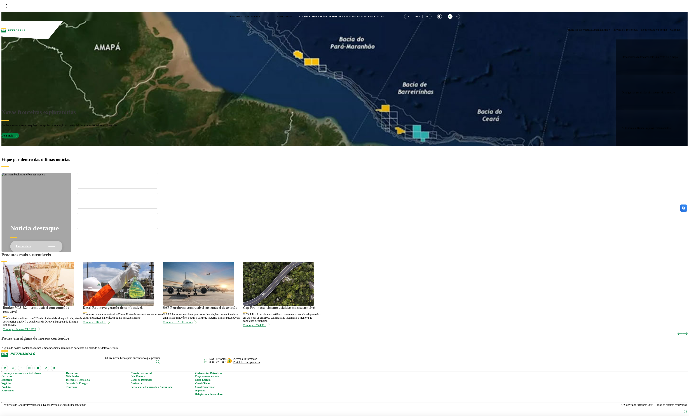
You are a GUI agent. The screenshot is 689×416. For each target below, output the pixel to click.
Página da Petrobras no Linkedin (54, 368)
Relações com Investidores (209, 394)
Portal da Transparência (246, 362)
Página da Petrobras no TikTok (46, 368)
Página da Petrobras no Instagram (29, 368)
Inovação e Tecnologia (78, 380)
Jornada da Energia (77, 383)
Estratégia (6, 380)
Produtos (6, 387)
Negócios (646, 29)
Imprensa (200, 390)
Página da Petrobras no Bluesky (5, 368)
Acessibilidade (69, 404)
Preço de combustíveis (207, 376)
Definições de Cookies (14, 404)
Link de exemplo (652, 57)
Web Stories (72, 376)
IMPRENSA (348, 16)
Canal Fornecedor (205, 387)
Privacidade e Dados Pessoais (44, 404)
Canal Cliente (202, 383)
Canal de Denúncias (141, 380)
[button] (439, 16)
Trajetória (71, 387)
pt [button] (450, 16)
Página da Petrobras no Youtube (38, 368)
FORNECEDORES (363, 16)
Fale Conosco (138, 376)
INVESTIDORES (334, 16)
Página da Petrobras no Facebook (21, 368)
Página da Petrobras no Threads (13, 368)
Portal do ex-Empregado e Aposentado (151, 387)
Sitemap (81, 404)
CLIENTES (378, 16)
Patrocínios (7, 390)
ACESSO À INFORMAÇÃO (312, 16)
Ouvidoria (136, 383)
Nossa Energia (202, 380)
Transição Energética (579, 29)
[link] (652, 57)
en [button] (457, 16)
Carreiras (675, 29)
